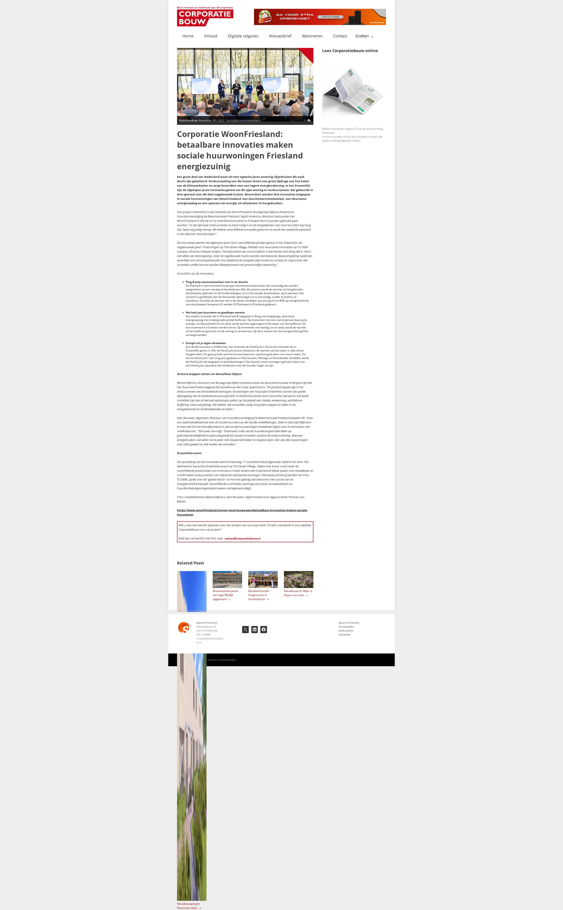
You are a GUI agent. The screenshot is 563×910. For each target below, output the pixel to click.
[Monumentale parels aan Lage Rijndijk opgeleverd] (227, 587)
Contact (340, 35)
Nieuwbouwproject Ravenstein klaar (188, 906)
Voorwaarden (346, 626)
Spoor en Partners (349, 622)
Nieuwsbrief (280, 35)
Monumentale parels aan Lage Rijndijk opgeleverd (225, 595)
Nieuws (307, 54)
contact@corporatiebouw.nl (243, 538)
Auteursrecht (346, 630)
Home (188, 35)
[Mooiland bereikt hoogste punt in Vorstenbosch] (263, 587)
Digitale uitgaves (243, 35)
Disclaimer (344, 634)
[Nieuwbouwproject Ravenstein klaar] (192, 900)
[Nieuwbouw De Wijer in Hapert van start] (298, 587)
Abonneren (312, 35)
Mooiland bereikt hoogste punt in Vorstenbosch (258, 595)
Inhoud (210, 35)
